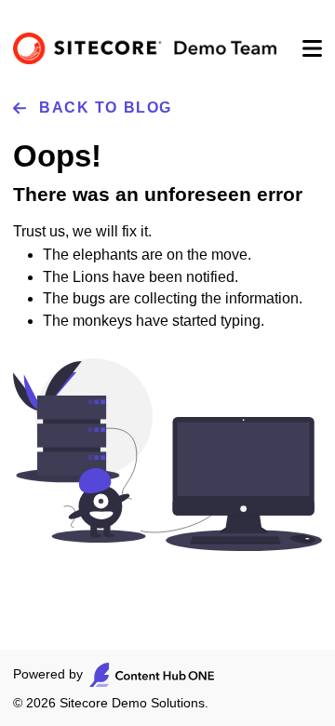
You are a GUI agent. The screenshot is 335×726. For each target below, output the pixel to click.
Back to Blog (105, 107)
